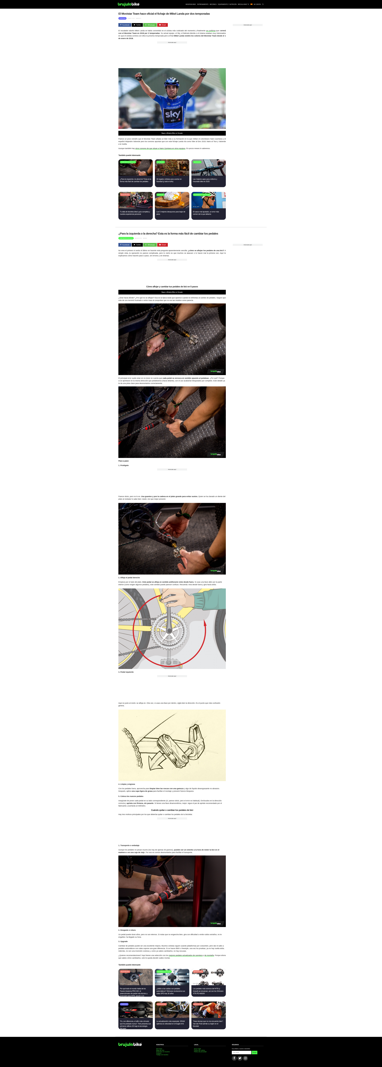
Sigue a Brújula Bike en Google (172, 133)
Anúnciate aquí (172, 42)
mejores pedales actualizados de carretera (186, 955)
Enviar (254, 1052)
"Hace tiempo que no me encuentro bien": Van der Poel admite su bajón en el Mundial (208, 1023)
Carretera (122, 18)
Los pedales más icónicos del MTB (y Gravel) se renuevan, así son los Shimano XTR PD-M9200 (208, 991)
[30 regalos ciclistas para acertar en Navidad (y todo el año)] (172, 175)
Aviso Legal (197, 1048)
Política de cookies (199, 1050)
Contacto (158, 1053)
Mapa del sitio (160, 1050)
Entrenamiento (202, 4)
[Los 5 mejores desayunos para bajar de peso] (172, 208)
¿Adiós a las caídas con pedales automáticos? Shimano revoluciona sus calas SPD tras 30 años (170, 991)
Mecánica (213, 4)
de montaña (209, 955)
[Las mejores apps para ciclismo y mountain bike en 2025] (208, 175)
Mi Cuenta (257, 4)
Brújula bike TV (243, 4)
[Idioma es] (251, 4)
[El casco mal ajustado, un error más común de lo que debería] (208, 208)
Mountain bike (191, 4)
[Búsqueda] (262, 4)
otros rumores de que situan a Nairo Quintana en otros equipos (160, 148)
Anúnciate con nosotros (163, 1051)
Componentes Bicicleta (126, 238)
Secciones (159, 1048)
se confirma (210, 31)
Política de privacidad (200, 1051)
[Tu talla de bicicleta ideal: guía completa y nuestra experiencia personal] (135, 208)
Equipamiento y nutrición (227, 4)
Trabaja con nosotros (162, 1054)
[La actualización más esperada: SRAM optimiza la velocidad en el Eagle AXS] (172, 1017)
